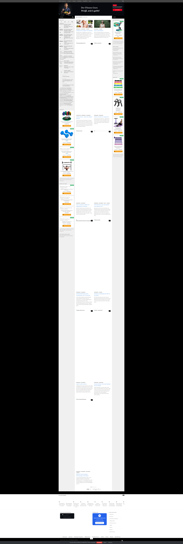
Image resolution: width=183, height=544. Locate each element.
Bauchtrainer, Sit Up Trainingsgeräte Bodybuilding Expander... (118, 128)
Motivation (88, 471)
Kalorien (61, 95)
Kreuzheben (71, 98)
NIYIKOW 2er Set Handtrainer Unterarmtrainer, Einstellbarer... (118, 109)
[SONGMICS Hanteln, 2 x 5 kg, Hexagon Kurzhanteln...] (66, 187)
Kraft (105, 203)
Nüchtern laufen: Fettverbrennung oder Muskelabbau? (112, 504)
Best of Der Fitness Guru (68, 29)
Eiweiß (69, 90)
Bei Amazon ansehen (67, 125)
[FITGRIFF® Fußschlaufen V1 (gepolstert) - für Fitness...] (66, 219)
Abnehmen (63, 88)
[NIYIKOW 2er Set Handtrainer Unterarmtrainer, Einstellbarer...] (118, 102)
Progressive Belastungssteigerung (64, 102)
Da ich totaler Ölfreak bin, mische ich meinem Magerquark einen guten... (68, 80)
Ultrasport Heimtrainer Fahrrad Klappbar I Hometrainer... (118, 33)
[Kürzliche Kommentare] (68, 22)
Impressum (111, 516)
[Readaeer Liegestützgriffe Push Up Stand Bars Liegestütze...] (66, 208)
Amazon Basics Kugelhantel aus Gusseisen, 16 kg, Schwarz (66, 152)
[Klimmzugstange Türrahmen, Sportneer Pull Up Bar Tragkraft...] (66, 165)
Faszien (61, 91)
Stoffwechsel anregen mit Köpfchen (84, 30)
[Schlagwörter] (72, 22)
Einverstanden (99, 542)
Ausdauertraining (63, 89)
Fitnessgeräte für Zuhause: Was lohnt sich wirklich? (62, 504)
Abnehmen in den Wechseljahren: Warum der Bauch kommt (68, 26)
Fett (63, 91)
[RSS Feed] (72, 17)
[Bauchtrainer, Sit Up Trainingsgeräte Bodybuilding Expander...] (118, 122)
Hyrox (67, 94)
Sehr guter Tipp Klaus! (66, 76)
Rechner (69, 1)
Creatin (67, 90)
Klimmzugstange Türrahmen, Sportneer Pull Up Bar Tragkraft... (66, 171)
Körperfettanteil (62, 99)
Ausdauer (65, 70)
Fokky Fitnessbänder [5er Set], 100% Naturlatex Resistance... (118, 147)
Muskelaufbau (68, 100)
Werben (111, 525)
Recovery (62, 103)
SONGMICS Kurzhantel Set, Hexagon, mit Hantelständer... (67, 200)
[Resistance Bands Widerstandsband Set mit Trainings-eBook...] (66, 116)
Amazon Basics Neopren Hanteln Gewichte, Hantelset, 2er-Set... (66, 139)
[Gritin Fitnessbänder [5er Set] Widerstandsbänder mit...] (118, 84)
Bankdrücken (69, 89)
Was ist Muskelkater (98, 30)
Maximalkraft (71, 99)
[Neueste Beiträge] (61, 22)
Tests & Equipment (62, 1)
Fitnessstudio (61, 92)
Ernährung (79, 1)
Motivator (111, 529)
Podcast (111, 527)
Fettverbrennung (69, 91)
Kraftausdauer (69, 96)
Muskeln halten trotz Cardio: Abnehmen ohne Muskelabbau (119, 504)
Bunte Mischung (112, 531)
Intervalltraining (70, 94)
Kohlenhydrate (63, 96)
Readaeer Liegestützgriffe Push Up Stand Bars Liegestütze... (66, 211)
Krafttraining (63, 98)
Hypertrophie (63, 94)
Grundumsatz (62, 93)
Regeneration (67, 103)
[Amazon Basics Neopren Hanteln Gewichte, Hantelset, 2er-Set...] (66, 134)
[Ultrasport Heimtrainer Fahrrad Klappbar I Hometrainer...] (118, 26)
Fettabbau (65, 91)
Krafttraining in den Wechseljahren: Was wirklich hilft (68, 38)
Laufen (67, 99)
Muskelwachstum (71, 101)
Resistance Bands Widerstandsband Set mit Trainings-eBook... (67, 122)
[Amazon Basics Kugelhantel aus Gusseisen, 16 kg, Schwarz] (66, 149)
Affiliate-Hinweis (112, 520)
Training (74, 1)
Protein (70, 102)
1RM (60, 88)
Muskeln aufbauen (65, 101)
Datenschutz (112, 514)
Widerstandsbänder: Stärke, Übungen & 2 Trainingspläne (69, 504)
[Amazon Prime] (66, 153)
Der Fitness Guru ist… (95, 536)
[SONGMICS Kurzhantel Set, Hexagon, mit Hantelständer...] (66, 198)
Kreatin (68, 98)
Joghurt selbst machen (81, 384)
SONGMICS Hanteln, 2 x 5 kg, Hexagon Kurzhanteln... (66, 189)
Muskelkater (61, 101)
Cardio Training (63, 90)
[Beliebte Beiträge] (65, 22)
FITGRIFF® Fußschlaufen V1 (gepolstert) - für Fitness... (66, 222)
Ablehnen (105, 542)
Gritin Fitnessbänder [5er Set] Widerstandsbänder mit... (118, 90)
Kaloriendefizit (65, 95)
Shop (90, 1)
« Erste (88, 489)
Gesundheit (85, 1)
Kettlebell (69, 95)
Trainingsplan (69, 105)
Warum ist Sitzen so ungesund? (101, 117)
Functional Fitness (67, 92)
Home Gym (66, 93)
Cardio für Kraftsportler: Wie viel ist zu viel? (97, 504)
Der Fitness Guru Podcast (117, 6)
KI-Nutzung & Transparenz (114, 518)
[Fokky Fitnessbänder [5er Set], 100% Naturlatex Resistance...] (118, 140)
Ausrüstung (78, 115)
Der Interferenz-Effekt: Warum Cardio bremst (104, 504)
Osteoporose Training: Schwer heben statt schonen (83, 504)
